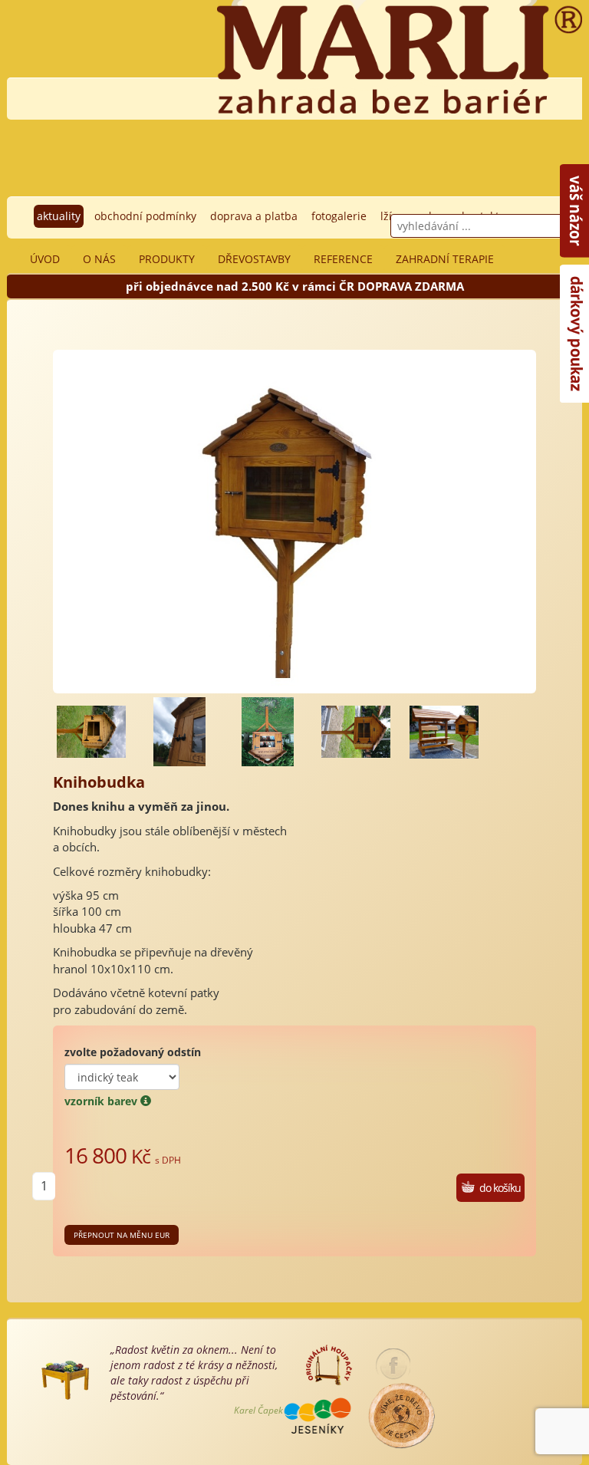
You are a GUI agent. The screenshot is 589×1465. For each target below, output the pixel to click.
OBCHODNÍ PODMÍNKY (145, 216)
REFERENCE (343, 259)
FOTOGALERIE (339, 216)
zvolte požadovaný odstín (132, 1052)
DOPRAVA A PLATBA (254, 216)
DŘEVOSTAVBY (254, 259)
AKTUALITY (59, 216)
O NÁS (99, 259)
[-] (91, 731)
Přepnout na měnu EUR (121, 1235)
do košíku (500, 1187)
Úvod (45, 259)
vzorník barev (102, 1101)
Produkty (167, 259)
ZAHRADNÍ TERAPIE (445, 259)
